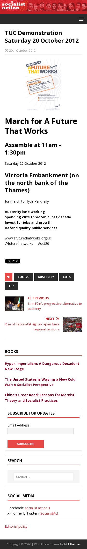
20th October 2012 (22, 50)
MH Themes (72, 544)
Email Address (18, 425)
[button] (80, 18)
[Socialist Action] (43, 11)
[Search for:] (43, 477)
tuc (11, 286)
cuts (67, 277)
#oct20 (23, 277)
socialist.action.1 (37, 508)
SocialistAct (49, 513)
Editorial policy (16, 526)
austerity (46, 277)
